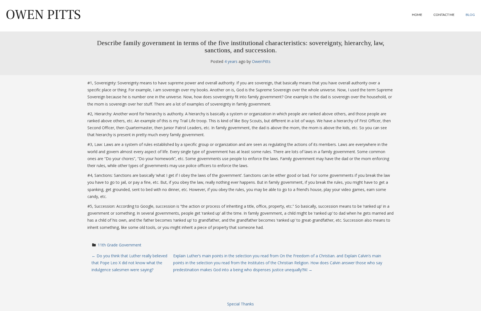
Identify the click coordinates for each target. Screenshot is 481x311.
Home (417, 15)
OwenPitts (261, 61)
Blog (470, 15)
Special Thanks (240, 304)
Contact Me (444, 15)
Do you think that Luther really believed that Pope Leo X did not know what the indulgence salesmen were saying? (129, 262)
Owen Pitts (43, 14)
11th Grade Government (119, 245)
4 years (230, 61)
